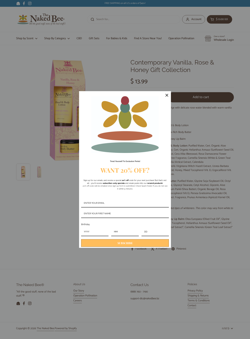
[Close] (167, 95)
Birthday (85, 224)
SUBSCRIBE (125, 243)
